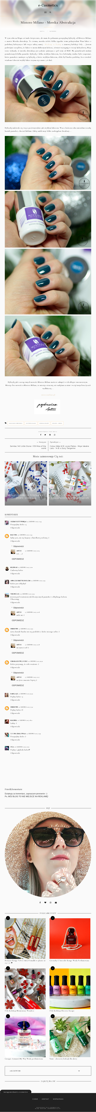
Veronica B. (15, 594)
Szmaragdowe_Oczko (19, 661)
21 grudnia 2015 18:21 (25, 720)
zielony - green (57, 423)
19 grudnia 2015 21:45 (25, 535)
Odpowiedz (15, 528)
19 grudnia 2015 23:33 (38, 580)
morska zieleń (44, 423)
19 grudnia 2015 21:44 (34, 521)
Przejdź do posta (26, 502)
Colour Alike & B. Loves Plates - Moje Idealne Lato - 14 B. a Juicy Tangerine (69, 447)
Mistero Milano (31, 423)
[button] (25, 11)
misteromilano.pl (48, 395)
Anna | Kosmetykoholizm (20, 580)
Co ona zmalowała (18, 733)
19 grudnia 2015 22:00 (25, 567)
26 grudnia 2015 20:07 (22, 747)
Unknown (14, 629)
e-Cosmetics (48, 5)
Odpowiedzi (18, 546)
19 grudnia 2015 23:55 (26, 629)
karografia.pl (54, 1108)
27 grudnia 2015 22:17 (32, 677)
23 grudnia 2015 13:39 (34, 733)
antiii (19, 551)
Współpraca (58, 1099)
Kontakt (45, 1099)
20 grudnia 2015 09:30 (35, 661)
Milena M (13, 567)
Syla (12, 747)
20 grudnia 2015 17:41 (26, 707)
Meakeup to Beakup (53, 44)
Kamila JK (14, 694)
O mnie (35, 1099)
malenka (13, 720)
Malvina (13, 535)
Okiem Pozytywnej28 (18, 521)
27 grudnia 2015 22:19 (32, 551)
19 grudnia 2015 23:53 (27, 594)
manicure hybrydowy (15, 423)
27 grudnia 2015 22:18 (32, 612)
